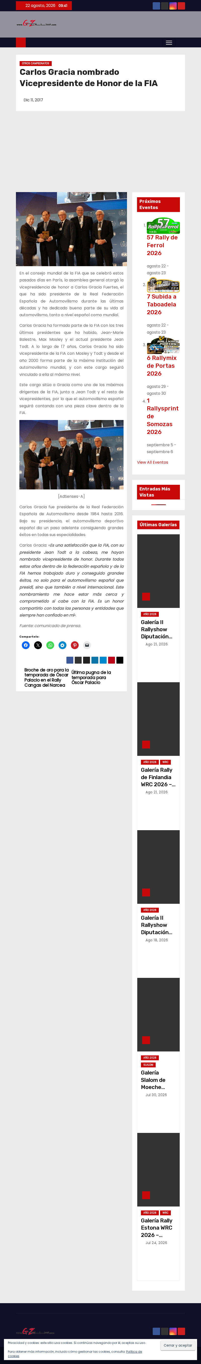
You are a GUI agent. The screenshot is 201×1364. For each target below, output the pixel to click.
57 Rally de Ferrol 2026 (162, 245)
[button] (180, 42)
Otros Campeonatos (35, 63)
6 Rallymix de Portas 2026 (162, 365)
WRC (165, 762)
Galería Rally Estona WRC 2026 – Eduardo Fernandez (156, 1235)
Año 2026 (149, 614)
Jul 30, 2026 (156, 1094)
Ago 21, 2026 (157, 644)
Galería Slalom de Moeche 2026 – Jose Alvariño (157, 1087)
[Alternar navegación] (169, 42)
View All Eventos (152, 462)
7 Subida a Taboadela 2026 (161, 304)
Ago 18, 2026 (157, 940)
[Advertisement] (100, 155)
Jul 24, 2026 (156, 1242)
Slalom (148, 1065)
